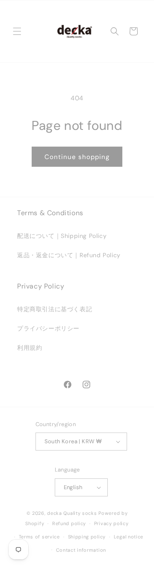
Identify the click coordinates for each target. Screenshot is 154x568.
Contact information (81, 550)
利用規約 (29, 348)
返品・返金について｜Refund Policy (69, 255)
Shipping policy (87, 537)
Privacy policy (111, 523)
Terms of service (39, 537)
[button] (17, 31)
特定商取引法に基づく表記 (54, 309)
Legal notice (128, 537)
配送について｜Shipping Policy (62, 236)
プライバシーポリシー (48, 328)
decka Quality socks (72, 513)
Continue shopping (77, 157)
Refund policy (69, 523)
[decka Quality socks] (74, 31)
